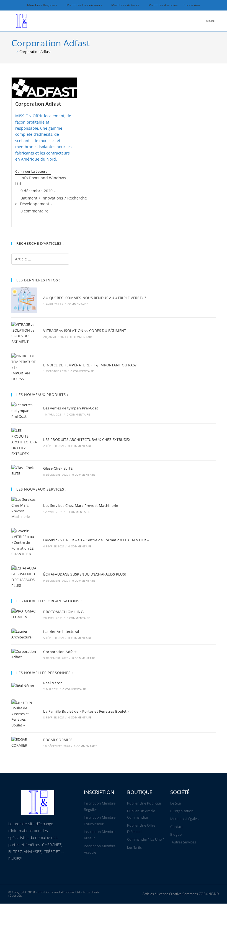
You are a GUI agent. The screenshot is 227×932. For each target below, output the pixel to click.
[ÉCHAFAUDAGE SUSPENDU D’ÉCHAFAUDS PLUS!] (24, 576)
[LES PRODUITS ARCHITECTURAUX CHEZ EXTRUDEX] (24, 442)
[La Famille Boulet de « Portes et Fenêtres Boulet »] (24, 713)
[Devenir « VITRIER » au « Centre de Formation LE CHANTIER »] (24, 542)
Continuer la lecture (33, 172)
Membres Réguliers (42, 5)
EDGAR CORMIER (58, 739)
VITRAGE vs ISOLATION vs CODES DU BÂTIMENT (84, 330)
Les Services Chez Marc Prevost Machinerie (80, 505)
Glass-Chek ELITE (58, 468)
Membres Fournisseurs (84, 5)
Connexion (192, 5)
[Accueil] (12, 51)
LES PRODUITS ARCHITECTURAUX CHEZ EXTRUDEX (86, 439)
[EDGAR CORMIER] (24, 742)
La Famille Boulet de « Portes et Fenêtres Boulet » (86, 711)
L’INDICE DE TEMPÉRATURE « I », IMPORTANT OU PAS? (89, 365)
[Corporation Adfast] (24, 654)
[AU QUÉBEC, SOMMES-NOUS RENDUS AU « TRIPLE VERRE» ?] (24, 300)
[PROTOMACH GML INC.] (24, 614)
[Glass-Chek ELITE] (24, 470)
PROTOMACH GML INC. (63, 611)
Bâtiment (28, 198)
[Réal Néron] (24, 686)
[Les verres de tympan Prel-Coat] (24, 410)
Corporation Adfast (35, 51)
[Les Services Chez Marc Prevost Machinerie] (24, 508)
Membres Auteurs (125, 5)
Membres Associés (163, 5)
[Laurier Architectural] (24, 634)
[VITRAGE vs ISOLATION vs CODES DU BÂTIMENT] (24, 333)
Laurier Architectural (61, 631)
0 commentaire (34, 211)
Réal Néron (53, 682)
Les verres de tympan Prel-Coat (70, 408)
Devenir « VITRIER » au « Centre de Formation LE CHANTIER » (96, 539)
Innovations (52, 198)
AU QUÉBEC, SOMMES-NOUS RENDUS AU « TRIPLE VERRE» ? (94, 297)
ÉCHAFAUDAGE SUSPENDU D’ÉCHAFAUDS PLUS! (84, 574)
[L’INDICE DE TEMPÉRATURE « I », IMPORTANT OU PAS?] (24, 367)
